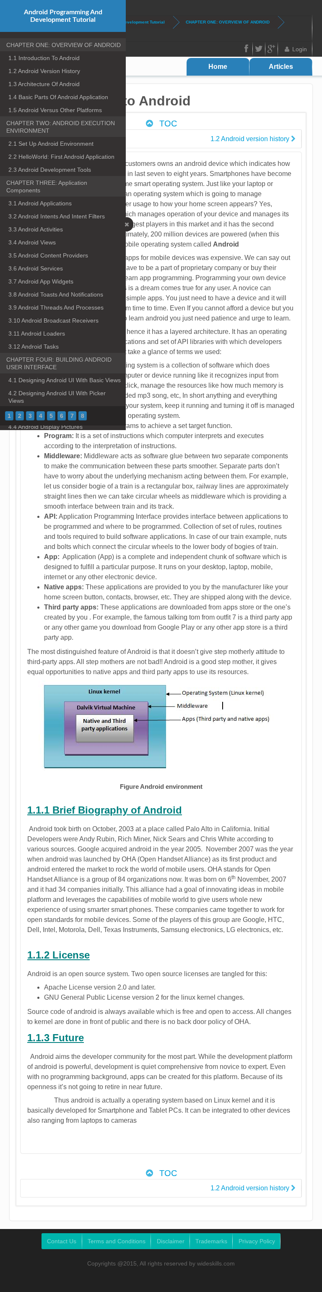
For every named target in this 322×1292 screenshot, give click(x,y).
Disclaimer (170, 1241)
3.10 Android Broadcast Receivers (53, 320)
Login (299, 49)
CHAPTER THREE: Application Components (46, 186)
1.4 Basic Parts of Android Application (58, 97)
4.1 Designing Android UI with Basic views (64, 380)
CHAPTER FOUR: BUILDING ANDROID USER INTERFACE (59, 363)
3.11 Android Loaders (36, 333)
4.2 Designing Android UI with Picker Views (57, 397)
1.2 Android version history (44, 71)
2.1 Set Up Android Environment (50, 143)
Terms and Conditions (116, 1241)
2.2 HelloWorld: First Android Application (61, 156)
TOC (167, 123)
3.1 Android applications (40, 203)
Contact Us (61, 1241)
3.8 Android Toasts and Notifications (55, 294)
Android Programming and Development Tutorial (63, 16)
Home (217, 66)
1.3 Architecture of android (44, 84)
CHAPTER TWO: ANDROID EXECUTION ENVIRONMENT (60, 127)
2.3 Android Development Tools (49, 169)
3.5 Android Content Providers (48, 255)
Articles (281, 66)
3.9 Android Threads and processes (56, 307)
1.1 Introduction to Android (44, 58)
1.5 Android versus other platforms (55, 110)
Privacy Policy (257, 1241)
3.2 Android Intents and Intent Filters (56, 216)
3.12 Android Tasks (33, 346)
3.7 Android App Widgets (40, 281)
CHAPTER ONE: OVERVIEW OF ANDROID (228, 22)
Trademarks (211, 1241)
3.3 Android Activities (35, 229)
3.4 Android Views (32, 242)
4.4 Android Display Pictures (45, 426)
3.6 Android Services (35, 268)
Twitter (259, 49)
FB (246, 49)
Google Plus (271, 49)
